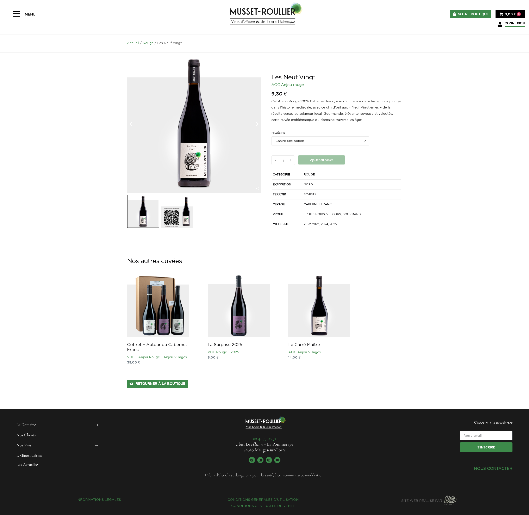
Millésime (278, 132)
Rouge (148, 43)
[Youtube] (277, 460)
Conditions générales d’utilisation (263, 499)
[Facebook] (252, 460)
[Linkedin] (260, 460)
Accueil (133, 43)
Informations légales (98, 499)
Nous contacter (493, 468)
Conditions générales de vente (263, 506)
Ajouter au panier (321, 160)
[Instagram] (269, 460)
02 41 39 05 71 (264, 438)
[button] (511, 24)
